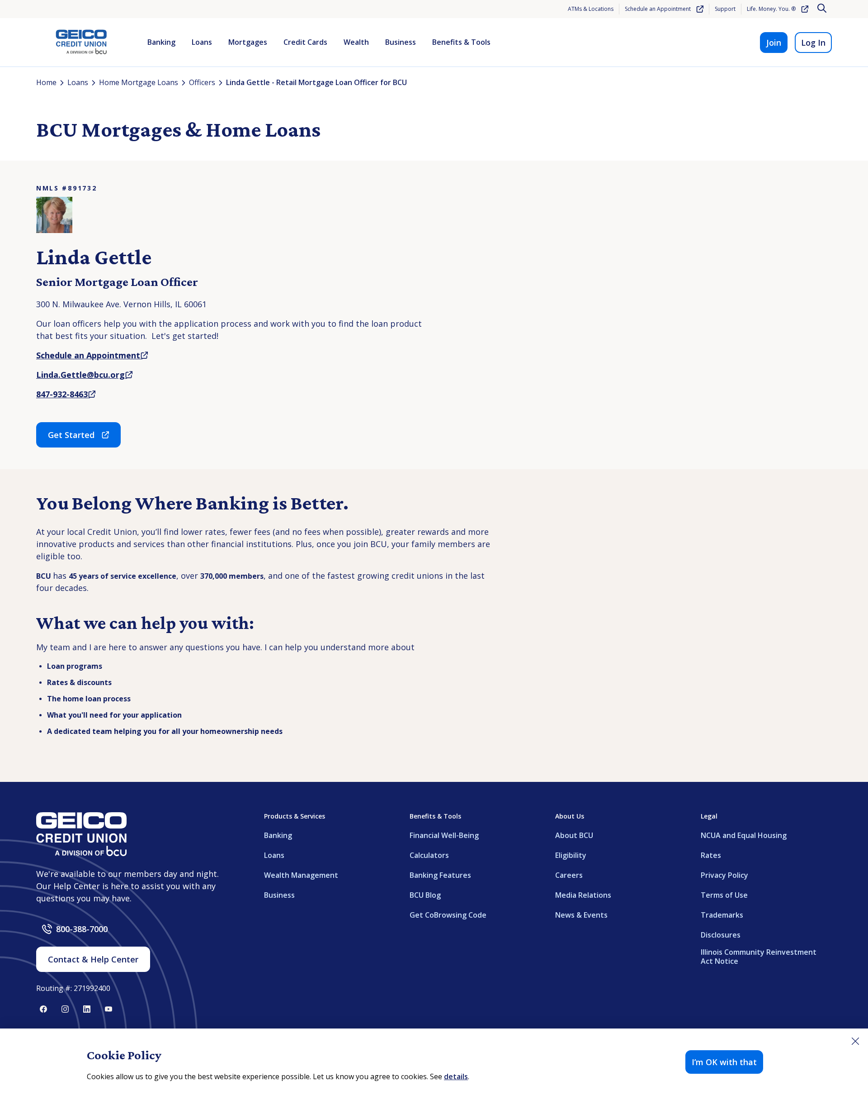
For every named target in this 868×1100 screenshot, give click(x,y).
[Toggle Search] (822, 9)
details (456, 1076)
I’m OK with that (724, 1062)
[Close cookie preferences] (855, 1041)
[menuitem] (161, 42)
